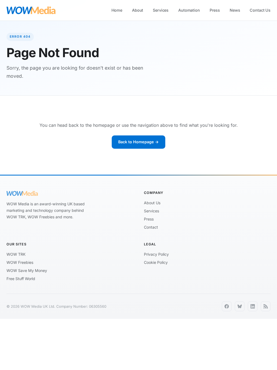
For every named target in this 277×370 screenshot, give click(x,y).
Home (116, 10)
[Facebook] (227, 306)
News (235, 10)
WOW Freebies (19, 262)
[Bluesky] (240, 306)
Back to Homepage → (138, 141)
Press (215, 10)
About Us (152, 202)
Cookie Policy (156, 262)
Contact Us (260, 10)
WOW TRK (15, 254)
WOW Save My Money (26, 270)
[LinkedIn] (253, 306)
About (137, 10)
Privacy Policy (156, 254)
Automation (189, 10)
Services (161, 10)
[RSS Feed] (266, 306)
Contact (151, 227)
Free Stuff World (20, 278)
